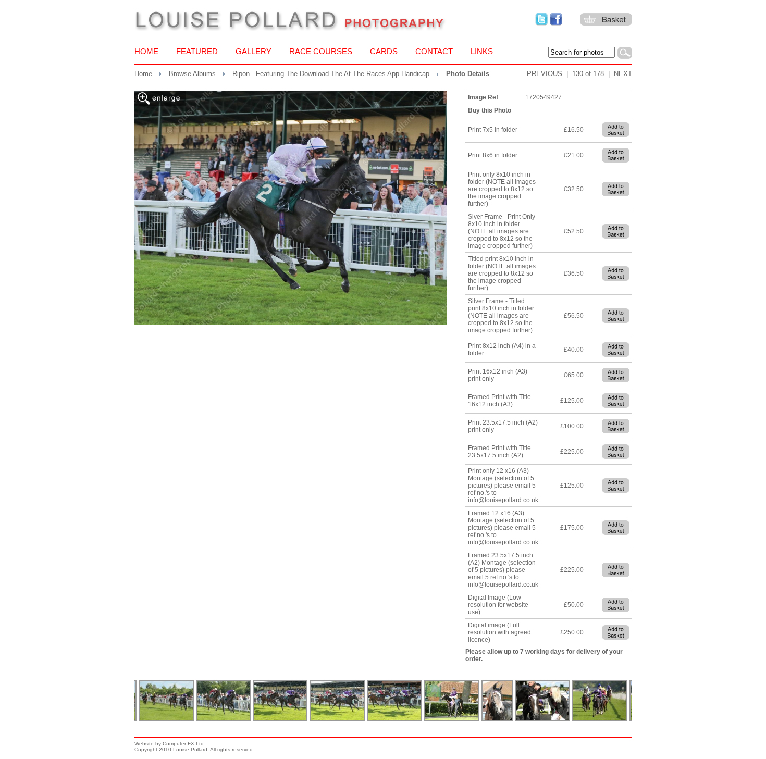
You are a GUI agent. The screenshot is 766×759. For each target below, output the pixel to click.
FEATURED (197, 51)
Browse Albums (192, 74)
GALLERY (253, 51)
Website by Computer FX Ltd (169, 743)
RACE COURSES (320, 51)
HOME (146, 51)
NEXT (623, 74)
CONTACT (434, 51)
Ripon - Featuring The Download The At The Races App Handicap (330, 74)
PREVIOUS (544, 74)
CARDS (384, 51)
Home (143, 74)
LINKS (482, 51)
